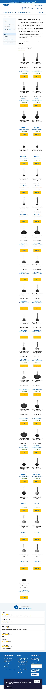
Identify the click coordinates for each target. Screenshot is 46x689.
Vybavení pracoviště (8, 43)
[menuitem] (10, 12)
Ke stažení (6, 666)
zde (12, 683)
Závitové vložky (7, 26)
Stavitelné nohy (7, 29)
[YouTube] (21, 672)
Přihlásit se (34, 674)
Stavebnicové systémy (7, 21)
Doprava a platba (7, 663)
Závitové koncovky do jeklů (8, 40)
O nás (5, 668)
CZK (32, 8)
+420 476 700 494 (24, 667)
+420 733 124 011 (26, 7)
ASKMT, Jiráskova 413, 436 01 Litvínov (23, 659)
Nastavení (9, 686)
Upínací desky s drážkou (9, 24)
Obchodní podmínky (8, 658)
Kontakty (6, 664)
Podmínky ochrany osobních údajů (8, 661)
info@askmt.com (26, 8)
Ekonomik (6, 36)
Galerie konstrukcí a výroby (9, 669)
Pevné (5, 32)
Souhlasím (37, 681)
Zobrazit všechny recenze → (25, 608)
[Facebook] (18, 672)
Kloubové (6, 34)
